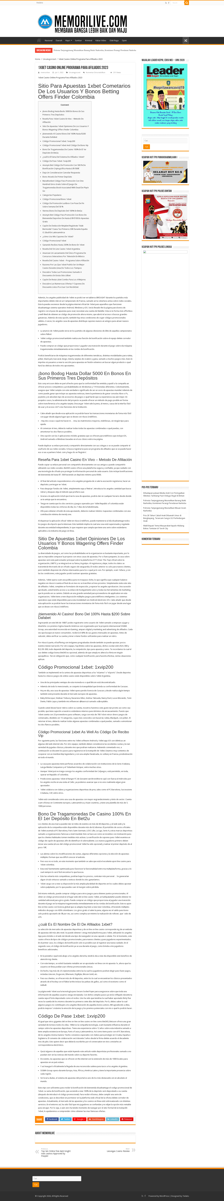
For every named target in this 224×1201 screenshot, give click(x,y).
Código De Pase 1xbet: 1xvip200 (57, 161)
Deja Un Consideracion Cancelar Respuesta (61, 172)
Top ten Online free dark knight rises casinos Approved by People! (56, 1152)
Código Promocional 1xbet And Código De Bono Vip (65, 145)
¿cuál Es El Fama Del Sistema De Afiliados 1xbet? (63, 157)
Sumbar (78, 40)
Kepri (68, 40)
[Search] (186, 2)
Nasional (48, 40)
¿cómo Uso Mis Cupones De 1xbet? (58, 236)
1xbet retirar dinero (109, 714)
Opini (124, 40)
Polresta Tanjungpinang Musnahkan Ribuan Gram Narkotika (79, 50)
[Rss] (166, 3)
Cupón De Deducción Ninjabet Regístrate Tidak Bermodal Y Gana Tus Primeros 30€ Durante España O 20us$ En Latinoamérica (65, 229)
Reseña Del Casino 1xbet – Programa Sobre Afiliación (66, 260)
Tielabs (186, 1196)
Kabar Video (101, 40)
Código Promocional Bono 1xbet (57, 199)
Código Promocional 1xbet (54, 241)
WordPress (164, 1196)
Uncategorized (49, 59)
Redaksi (40, 3)
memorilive (45, 73)
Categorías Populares (52, 195)
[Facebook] (169, 3)
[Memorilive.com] (112, 20)
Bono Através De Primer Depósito (57, 177)
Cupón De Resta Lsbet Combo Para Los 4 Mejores (64, 279)
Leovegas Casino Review (118, 1150)
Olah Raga (114, 40)
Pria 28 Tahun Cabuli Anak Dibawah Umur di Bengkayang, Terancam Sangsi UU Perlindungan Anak (164, 518)
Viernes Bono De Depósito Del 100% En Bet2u (62, 211)
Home (39, 40)
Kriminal (88, 40)
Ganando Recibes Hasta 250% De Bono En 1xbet (63, 245)
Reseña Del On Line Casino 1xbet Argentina (61, 249)
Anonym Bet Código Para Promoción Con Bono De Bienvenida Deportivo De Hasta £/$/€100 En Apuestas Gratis (66, 218)
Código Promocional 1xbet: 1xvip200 (59, 141)
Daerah (59, 40)
